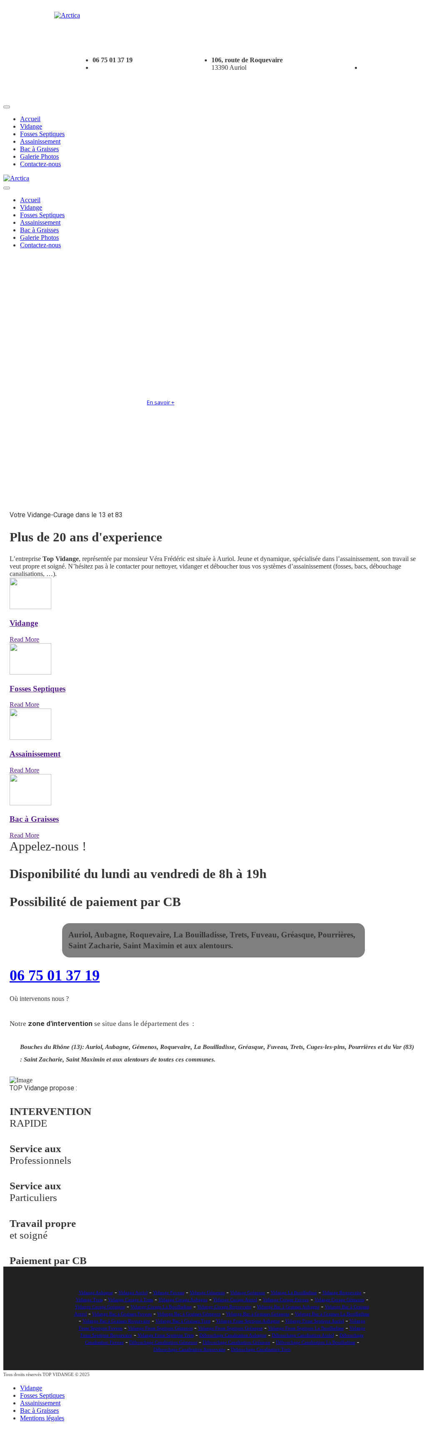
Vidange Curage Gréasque (100, 1306)
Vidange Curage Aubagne (183, 1299)
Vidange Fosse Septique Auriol (314, 1320)
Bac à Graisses (39, 148)
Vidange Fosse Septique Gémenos (160, 1327)
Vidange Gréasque (247, 1292)
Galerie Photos (39, 156)
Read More (24, 639)
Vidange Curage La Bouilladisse (161, 1306)
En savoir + (160, 402)
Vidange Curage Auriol (235, 1299)
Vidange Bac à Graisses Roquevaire (116, 1320)
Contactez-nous (40, 164)
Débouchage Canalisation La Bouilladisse (315, 1342)
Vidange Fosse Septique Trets (166, 1335)
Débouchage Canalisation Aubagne (232, 1335)
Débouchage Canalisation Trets (261, 1349)
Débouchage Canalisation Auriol (303, 1335)
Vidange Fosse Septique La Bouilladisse (306, 1327)
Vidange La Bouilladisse (294, 1292)
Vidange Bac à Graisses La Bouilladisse (332, 1313)
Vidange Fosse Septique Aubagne (248, 1320)
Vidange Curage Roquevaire (224, 1306)
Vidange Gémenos (207, 1292)
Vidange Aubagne (96, 1292)
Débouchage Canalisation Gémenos (163, 1342)
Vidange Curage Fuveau (286, 1299)
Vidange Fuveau (168, 1292)
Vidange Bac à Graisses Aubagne (288, 1306)
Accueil (30, 118)
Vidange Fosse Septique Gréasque (230, 1327)
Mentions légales (42, 1418)
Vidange (31, 126)
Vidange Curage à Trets (130, 1299)
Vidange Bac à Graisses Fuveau (122, 1313)
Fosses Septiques (42, 133)
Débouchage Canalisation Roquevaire (189, 1349)
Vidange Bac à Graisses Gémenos (189, 1313)
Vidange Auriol (133, 1292)
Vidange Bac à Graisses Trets (183, 1320)
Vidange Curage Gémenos (339, 1299)
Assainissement (40, 141)
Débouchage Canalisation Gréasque (237, 1342)
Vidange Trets (89, 1299)
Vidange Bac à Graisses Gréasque (257, 1313)
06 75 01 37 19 (55, 975)
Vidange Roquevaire (342, 1292)
